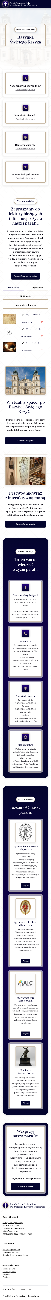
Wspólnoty (7, 1274)
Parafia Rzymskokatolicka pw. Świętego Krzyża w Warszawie (23, 4)
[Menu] (46, 4)
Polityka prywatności (11, 1249)
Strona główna (9, 1269)
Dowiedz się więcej (25, 89)
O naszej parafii (9, 1272)
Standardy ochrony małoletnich (16, 1255)
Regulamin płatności (11, 1252)
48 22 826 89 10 (13, 1225)
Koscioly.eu (33, 1296)
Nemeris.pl (21, 1296)
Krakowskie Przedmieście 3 (14, 1228)
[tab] (13, 288)
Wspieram (7, 1277)
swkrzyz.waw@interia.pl (13, 1223)
